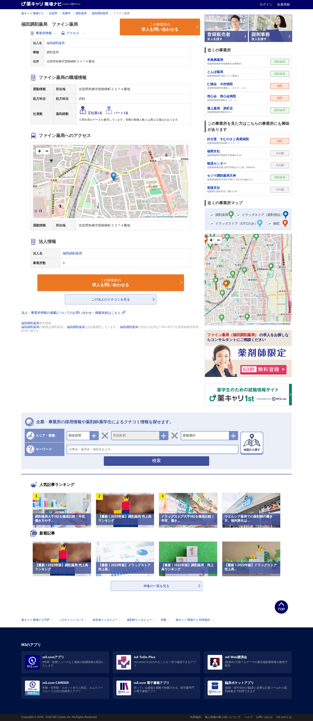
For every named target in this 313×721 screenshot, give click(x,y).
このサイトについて (71, 619)
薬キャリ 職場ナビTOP (35, 619)
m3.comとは (284, 717)
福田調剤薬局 (100, 13)
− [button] (46, 151)
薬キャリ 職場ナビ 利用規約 (193, 619)
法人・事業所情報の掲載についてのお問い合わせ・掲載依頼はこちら (71, 313)
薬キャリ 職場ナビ (32, 13)
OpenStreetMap (164, 216)
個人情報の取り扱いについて (223, 717)
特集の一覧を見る (156, 586)
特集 (163, 619)
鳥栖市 (66, 13)
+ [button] (39, 151)
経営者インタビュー (105, 619)
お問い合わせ (264, 717)
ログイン (266, 4)
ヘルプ (248, 717)
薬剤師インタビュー (139, 619)
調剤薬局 (81, 13)
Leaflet (147, 216)
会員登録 (283, 4)
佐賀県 (53, 13)
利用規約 (195, 717)
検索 (156, 460)
